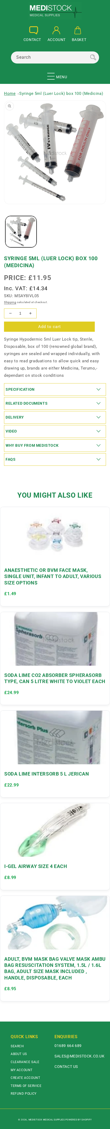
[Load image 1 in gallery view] (21, 231)
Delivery (15, 417)
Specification (20, 389)
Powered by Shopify (78, 1119)
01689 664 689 (68, 1046)
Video (11, 431)
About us (19, 1054)
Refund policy (24, 1094)
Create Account (25, 1078)
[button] (51, 74)
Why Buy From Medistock (32, 445)
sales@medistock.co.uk (79, 1056)
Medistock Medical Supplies (47, 1119)
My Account (22, 1070)
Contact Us (66, 1066)
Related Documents (27, 403)
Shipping (10, 302)
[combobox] (55, 57)
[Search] (93, 57)
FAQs (10, 459)
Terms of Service (26, 1086)
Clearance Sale (25, 1062)
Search (17, 1046)
